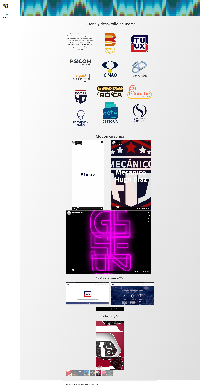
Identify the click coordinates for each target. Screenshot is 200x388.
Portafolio (6, 15)
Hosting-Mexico (94, 384)
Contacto (5, 17)
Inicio (4, 12)
